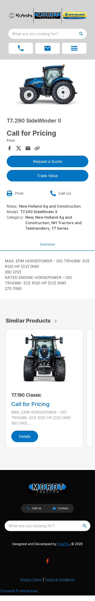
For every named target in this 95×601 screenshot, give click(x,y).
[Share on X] (18, 148)
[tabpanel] (48, 85)
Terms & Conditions (59, 579)
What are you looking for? (35, 33)
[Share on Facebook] (9, 148)
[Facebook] (47, 561)
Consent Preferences (18, 591)
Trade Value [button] (47, 175)
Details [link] (24, 436)
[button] (20, 48)
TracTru (63, 544)
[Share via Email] (28, 148)
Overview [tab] (47, 244)
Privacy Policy (31, 579)
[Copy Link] (37, 148)
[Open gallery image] (48, 84)
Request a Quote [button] (47, 161)
